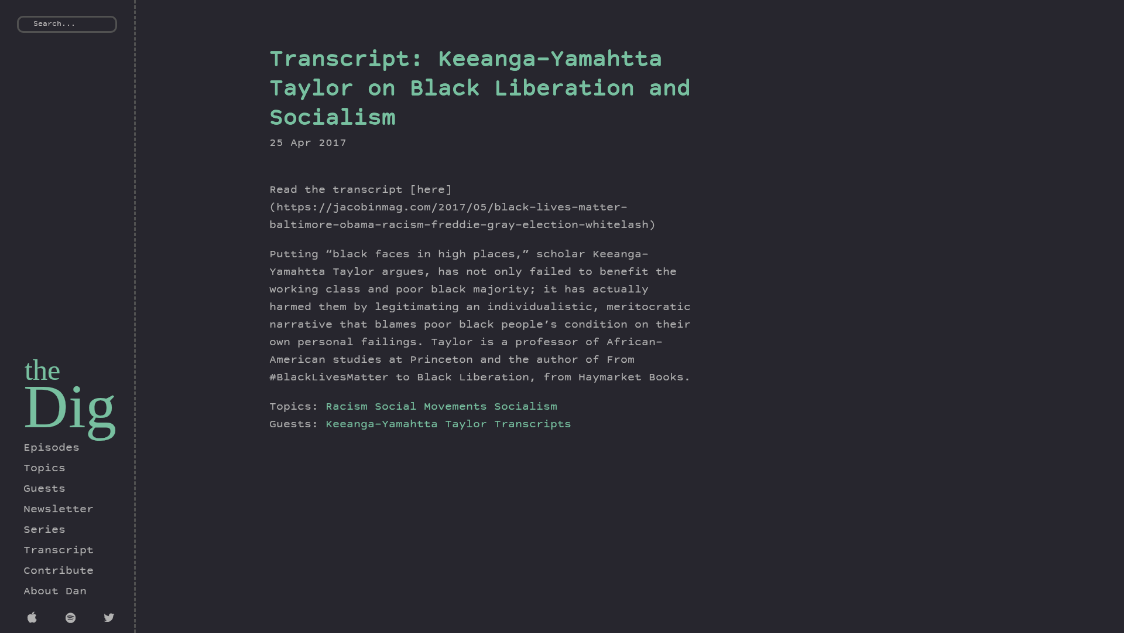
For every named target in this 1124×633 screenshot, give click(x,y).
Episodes (51, 448)
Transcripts (532, 425)
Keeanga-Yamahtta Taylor (409, 425)
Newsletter (58, 510)
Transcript (58, 551)
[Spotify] (73, 619)
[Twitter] (111, 619)
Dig (69, 406)
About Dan (55, 592)
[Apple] (35, 619)
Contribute (58, 571)
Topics (44, 469)
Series (44, 530)
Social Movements (431, 407)
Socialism (525, 407)
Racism (346, 407)
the (42, 369)
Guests (44, 489)
